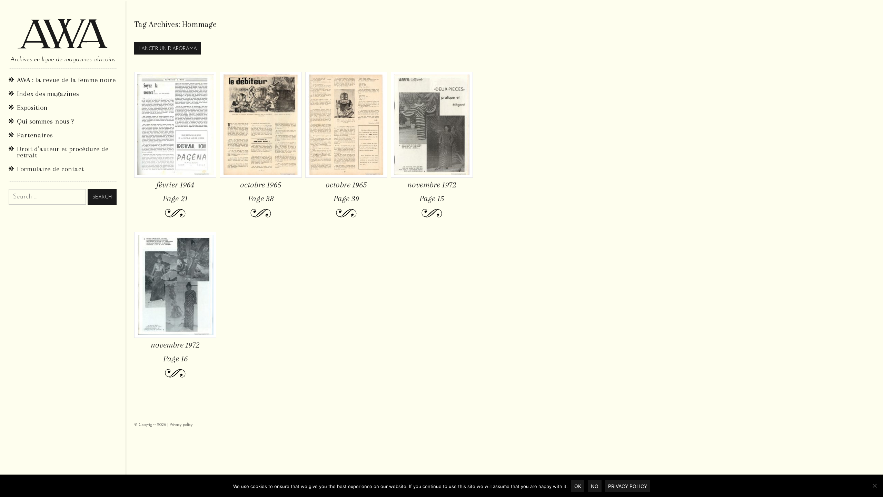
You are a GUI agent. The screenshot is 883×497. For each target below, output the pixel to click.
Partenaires (35, 135)
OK (577, 486)
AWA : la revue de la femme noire (66, 80)
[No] (874, 485)
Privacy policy (181, 425)
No (594, 486)
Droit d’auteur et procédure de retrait (63, 152)
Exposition (32, 107)
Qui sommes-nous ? (45, 121)
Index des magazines (48, 94)
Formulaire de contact (50, 169)
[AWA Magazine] (63, 34)
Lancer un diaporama (168, 48)
